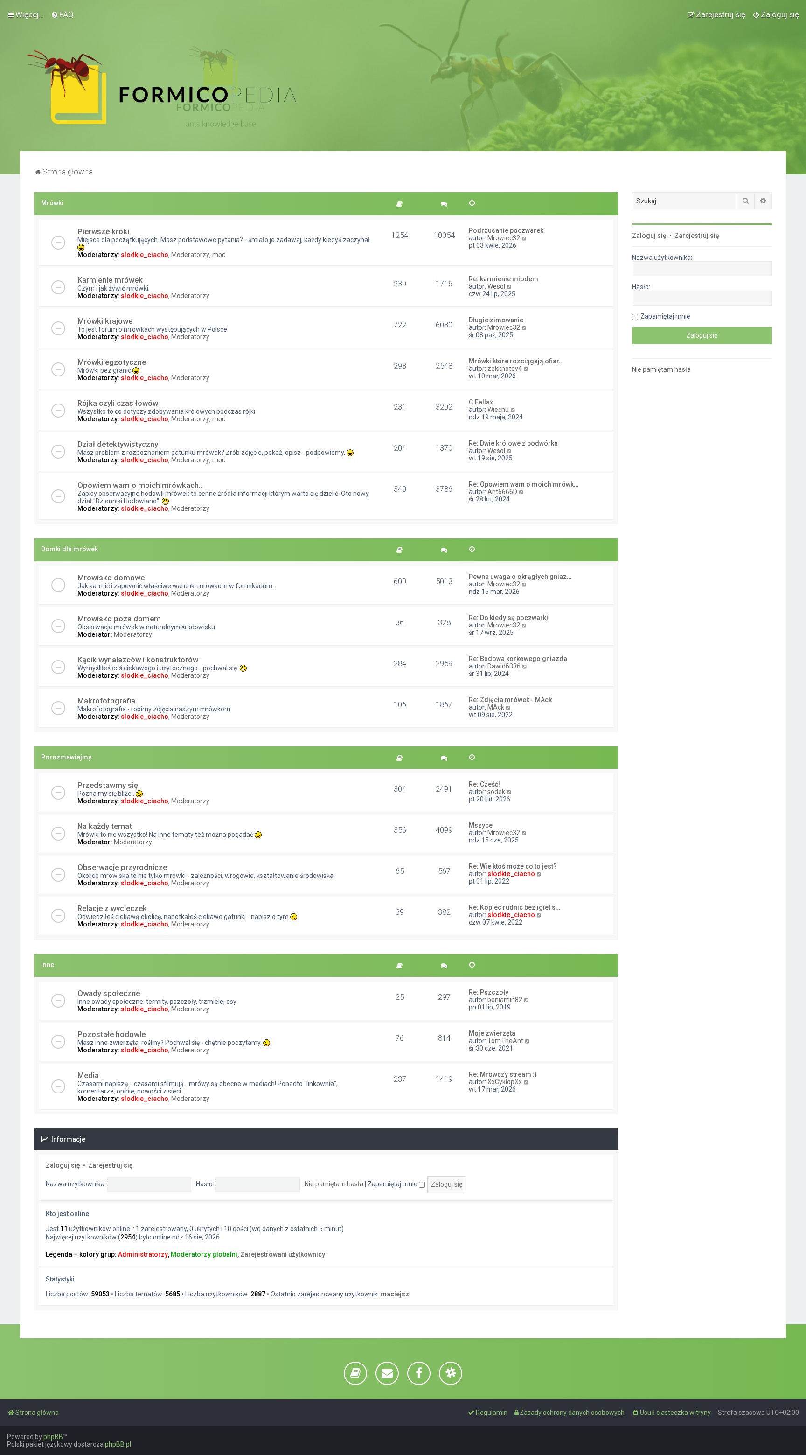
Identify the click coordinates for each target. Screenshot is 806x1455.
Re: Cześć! (484, 784)
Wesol (496, 286)
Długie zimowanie (496, 320)
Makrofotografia (106, 700)
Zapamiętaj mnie (393, 1184)
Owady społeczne (108, 993)
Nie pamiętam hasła (334, 1184)
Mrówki (52, 203)
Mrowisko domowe (111, 577)
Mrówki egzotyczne (111, 362)
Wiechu (498, 409)
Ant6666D (502, 491)
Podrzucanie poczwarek (506, 230)
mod (219, 254)
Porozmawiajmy (66, 757)
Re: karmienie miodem (503, 279)
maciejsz (395, 1294)
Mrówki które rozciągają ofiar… (516, 361)
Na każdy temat (104, 826)
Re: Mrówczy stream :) (503, 1074)
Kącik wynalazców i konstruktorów (137, 659)
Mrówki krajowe (104, 321)
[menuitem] (62, 14)
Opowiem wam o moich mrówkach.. (139, 485)
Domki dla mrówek (69, 549)
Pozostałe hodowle (111, 1034)
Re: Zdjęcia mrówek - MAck (510, 699)
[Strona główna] (161, 87)
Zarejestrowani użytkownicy (282, 1254)
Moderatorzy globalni (204, 1254)
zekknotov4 (504, 368)
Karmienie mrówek (110, 280)
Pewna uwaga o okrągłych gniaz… (520, 576)
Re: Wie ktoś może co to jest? (513, 866)
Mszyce (481, 825)
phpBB (53, 1437)
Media (88, 1075)
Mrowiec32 (503, 238)
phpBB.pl (118, 1444)
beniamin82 (504, 999)
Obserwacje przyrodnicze (122, 867)
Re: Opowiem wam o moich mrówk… (523, 484)
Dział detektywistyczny (117, 444)
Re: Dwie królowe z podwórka (513, 443)
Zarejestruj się (110, 1165)
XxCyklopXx (504, 1082)
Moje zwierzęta (492, 1033)
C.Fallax (481, 402)
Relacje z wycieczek (112, 908)
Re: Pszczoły (488, 992)
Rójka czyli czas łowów (117, 403)
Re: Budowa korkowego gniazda (518, 658)
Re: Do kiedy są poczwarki (508, 617)
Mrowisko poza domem (119, 618)
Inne (47, 964)
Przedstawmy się (107, 785)
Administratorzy (143, 1254)
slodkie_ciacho (144, 254)
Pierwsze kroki (103, 231)
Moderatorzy (190, 254)
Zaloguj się (63, 1165)
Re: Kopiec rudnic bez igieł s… (514, 907)
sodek (496, 791)
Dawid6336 (504, 666)
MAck (495, 707)
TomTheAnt (505, 1040)
